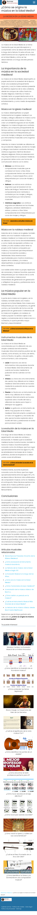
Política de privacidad (8, 909)
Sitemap (18, 909)
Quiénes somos (6, 907)
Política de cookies (18, 907)
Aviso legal (28, 907)
